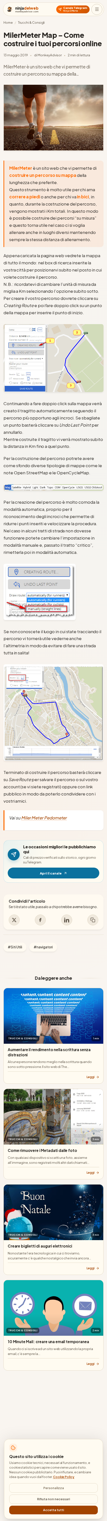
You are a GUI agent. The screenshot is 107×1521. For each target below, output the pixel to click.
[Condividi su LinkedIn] (66, 920)
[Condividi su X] (14, 920)
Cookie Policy (63, 1477)
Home (8, 22)
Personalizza (53, 1488)
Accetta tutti (53, 1510)
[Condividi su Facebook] (40, 920)
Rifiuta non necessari (53, 1499)
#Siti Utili (15, 947)
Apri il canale (69, 874)
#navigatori (43, 947)
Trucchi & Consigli (31, 22)
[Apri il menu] (96, 9)
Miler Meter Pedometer (44, 817)
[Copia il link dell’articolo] (92, 920)
